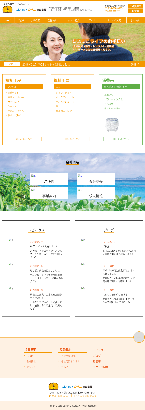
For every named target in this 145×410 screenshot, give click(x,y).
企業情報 (31, 361)
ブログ (97, 355)
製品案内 (51, 20)
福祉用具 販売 (68, 355)
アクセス (93, 20)
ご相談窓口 (135, 6)
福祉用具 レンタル (70, 361)
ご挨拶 (20, 20)
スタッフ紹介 (72, 20)
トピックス (99, 349)
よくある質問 (114, 20)
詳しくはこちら (24, 138)
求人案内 (134, 20)
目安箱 (135, 11)
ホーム (8, 20)
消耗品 (64, 366)
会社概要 (35, 20)
